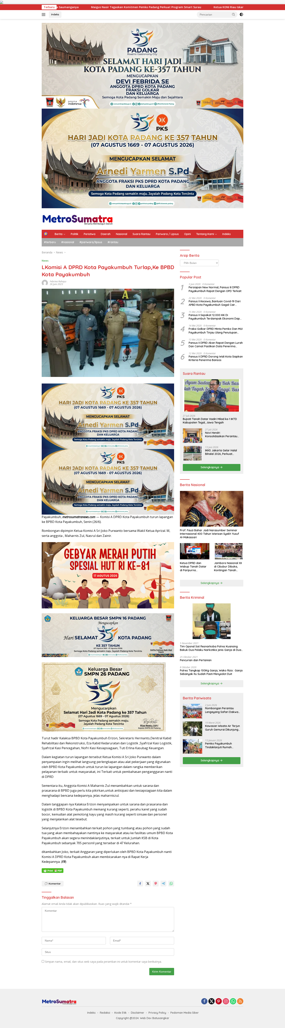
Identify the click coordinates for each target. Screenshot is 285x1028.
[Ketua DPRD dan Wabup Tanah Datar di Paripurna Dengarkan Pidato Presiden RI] (194, 551)
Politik (74, 234)
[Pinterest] (219, 1001)
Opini (187, 234)
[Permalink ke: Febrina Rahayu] (45, 282)
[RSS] (240, 1001)
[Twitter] (211, 1001)
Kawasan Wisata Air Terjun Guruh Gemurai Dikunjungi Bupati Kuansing (222, 727)
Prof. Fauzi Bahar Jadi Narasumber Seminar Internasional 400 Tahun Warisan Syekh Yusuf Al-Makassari (209, 534)
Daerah (106, 234)
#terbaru (50, 242)
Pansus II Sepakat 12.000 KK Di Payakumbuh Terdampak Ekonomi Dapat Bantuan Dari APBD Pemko (216, 316)
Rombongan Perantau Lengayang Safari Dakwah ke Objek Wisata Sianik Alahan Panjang (222, 710)
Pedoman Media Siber (184, 1012)
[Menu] (44, 14)
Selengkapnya (210, 467)
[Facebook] (204, 1001)
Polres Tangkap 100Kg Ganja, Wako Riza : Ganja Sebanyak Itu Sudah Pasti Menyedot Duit (211, 672)
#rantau (113, 242)
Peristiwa (89, 234)
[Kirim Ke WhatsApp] (171, 883)
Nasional (121, 234)
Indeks (55, 14)
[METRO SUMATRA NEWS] (77, 218)
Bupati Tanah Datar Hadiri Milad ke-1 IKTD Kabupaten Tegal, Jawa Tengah (210, 420)
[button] (234, 14)
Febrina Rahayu (58, 281)
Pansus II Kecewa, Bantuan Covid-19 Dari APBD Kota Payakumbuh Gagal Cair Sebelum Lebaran (215, 303)
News (45, 260)
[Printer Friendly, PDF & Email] (52, 870)
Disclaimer (137, 1012)
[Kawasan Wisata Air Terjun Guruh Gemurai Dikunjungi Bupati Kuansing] (192, 728)
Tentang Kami (205, 234)
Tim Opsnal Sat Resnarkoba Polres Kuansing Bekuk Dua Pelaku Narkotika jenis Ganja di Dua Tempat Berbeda (210, 648)
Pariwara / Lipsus (167, 234)
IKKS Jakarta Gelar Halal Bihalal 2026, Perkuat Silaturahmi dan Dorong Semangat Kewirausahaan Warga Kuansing (222, 452)
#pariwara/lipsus (90, 242)
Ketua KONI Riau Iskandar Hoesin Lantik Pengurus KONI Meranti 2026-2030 (160, 7)
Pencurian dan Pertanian (196, 660)
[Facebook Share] (140, 883)
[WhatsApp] (233, 1001)
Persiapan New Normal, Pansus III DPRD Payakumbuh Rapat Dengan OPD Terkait (215, 289)
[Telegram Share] (163, 883)
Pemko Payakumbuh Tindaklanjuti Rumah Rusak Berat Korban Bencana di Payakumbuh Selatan (221, 745)
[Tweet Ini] (148, 883)
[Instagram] (226, 1001)
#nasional (67, 242)
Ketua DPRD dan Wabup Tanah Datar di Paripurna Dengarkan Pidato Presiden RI (193, 566)
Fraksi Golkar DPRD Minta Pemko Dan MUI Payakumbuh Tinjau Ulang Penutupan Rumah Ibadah (216, 330)
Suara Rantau (141, 234)
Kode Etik (120, 1012)
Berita (58, 234)
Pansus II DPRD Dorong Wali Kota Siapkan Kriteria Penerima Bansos (216, 358)
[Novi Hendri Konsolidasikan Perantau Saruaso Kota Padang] (192, 435)
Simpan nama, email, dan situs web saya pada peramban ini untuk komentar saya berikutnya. (103, 961)
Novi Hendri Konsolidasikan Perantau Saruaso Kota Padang (221, 434)
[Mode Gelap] (241, 14)
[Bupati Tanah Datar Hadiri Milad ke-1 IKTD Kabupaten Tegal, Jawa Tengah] (211, 395)
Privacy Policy (157, 1012)
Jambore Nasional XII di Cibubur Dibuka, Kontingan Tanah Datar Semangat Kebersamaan (228, 566)
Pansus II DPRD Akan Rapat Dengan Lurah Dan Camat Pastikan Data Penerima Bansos (216, 344)
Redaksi (105, 1012)
